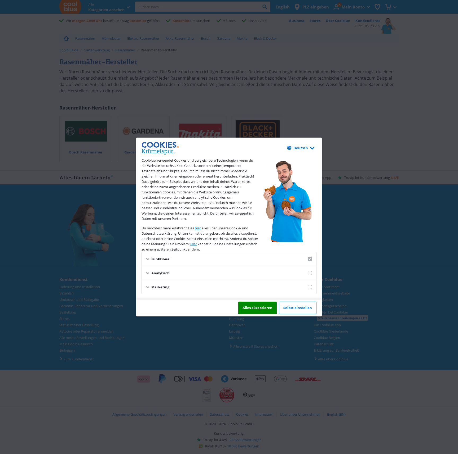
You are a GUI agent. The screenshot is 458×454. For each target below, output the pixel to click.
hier (198, 228)
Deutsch (300, 148)
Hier (193, 244)
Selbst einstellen (297, 307)
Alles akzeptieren (257, 307)
